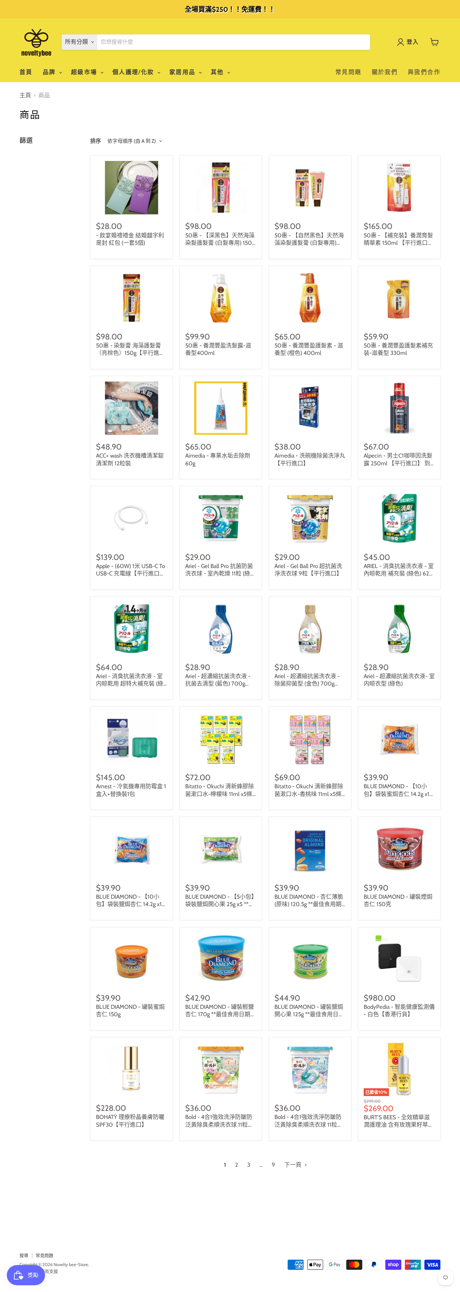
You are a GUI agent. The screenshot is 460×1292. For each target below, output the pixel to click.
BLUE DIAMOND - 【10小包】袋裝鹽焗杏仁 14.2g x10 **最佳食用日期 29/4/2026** (131, 904)
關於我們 (385, 72)
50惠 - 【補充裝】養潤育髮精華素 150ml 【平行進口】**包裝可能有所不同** (398, 243)
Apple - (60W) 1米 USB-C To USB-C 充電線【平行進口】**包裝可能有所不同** (130, 574)
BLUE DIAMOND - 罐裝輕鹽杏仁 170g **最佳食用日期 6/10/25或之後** (219, 1014)
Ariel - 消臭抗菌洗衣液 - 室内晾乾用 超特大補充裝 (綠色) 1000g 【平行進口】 (129, 684)
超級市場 (85, 72)
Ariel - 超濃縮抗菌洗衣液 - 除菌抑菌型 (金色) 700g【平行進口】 (307, 684)
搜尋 (24, 1255)
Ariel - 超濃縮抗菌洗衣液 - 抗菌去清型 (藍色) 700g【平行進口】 (218, 684)
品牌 (50, 72)
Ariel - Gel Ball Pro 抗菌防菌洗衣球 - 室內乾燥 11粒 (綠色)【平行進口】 (219, 574)
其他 (218, 72)
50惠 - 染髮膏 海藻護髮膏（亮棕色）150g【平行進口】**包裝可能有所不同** (129, 353)
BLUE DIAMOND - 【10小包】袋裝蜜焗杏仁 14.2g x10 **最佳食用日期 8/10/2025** (399, 794)
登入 (413, 42)
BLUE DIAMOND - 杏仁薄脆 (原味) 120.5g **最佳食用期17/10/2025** (308, 904)
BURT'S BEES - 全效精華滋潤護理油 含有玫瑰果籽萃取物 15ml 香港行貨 (399, 1125)
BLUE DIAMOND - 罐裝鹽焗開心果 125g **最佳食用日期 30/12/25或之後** (309, 1014)
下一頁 (293, 1164)
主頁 (25, 95)
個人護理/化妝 (134, 72)
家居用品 (183, 72)
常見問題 (348, 72)
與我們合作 (424, 72)
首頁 (26, 72)
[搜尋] (361, 42)
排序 (95, 141)
